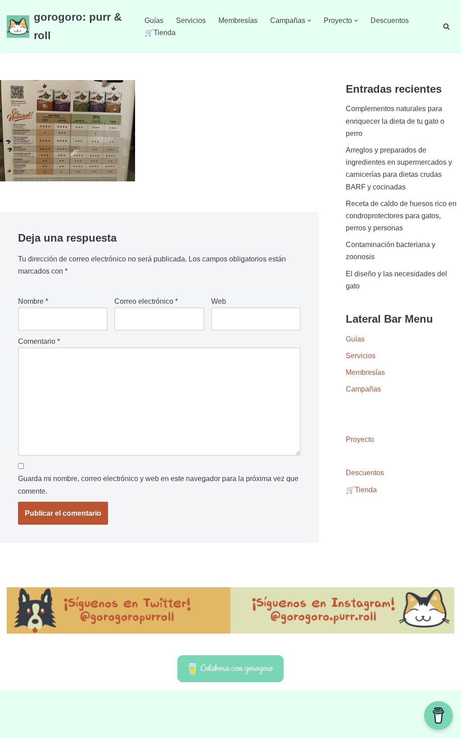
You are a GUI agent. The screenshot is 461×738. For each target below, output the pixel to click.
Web (218, 301)
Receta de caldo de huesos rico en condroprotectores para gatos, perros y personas (401, 216)
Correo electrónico (146, 301)
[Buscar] (446, 26)
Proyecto (360, 439)
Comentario (39, 341)
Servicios (191, 20)
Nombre (33, 301)
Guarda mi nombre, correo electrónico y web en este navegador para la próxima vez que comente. (158, 485)
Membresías (238, 20)
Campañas (363, 389)
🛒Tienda (160, 32)
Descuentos (390, 20)
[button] (309, 20)
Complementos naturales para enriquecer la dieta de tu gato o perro (395, 121)
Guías (154, 20)
